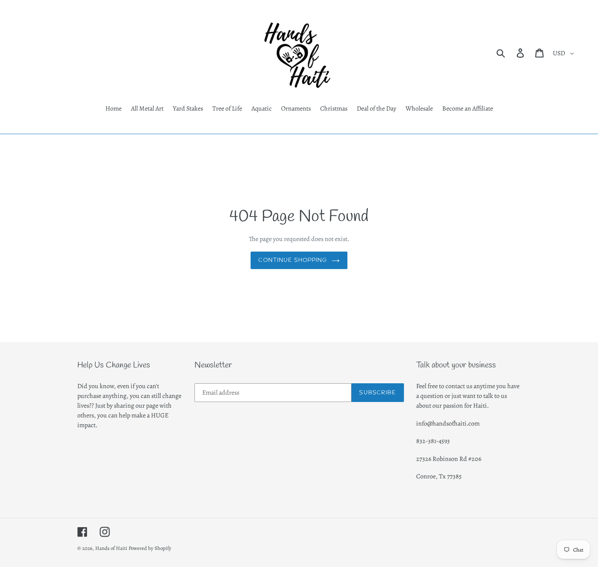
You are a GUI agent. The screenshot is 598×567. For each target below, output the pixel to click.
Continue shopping (292, 260)
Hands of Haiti (111, 548)
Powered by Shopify (150, 548)
